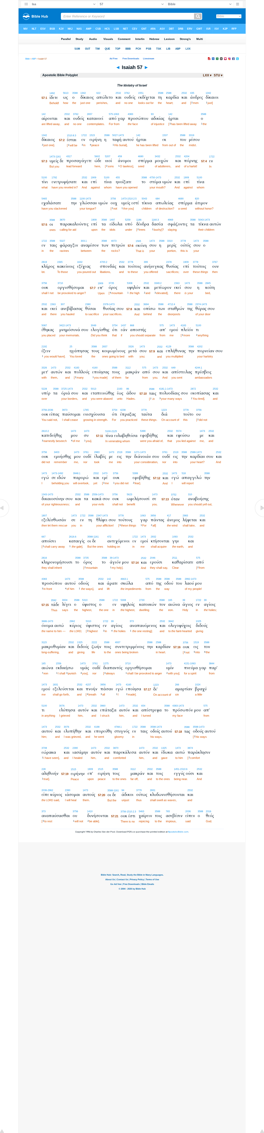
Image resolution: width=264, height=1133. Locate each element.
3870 (62, 219)
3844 (211, 663)
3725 (64, 388)
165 (170, 600)
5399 (143, 431)
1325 (198, 621)
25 (71, 346)
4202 (200, 346)
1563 (177, 283)
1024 (197, 684)
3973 (64, 410)
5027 (115, 135)
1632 (80, 262)
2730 (142, 600)
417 (169, 515)
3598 (81, 579)
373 (132, 621)
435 (192, 93)
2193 (119, 388)
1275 (106, 663)
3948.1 (76, 473)
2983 (97, 452)
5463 (141, 811)
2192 (44, 346)
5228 (44, 388)
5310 (85, 600)
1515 (92, 135)
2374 (198, 304)
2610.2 (45, 431)
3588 (75, 93)
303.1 (84, 241)
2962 (72, 621)
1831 (55, 684)
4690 (140, 156)
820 (197, 198)
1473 (52, 156)
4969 (170, 219)
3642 (171, 621)
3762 (127, 93)
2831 (152, 790)
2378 (169, 262)
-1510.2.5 (132, 198)
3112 (128, 367)
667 (44, 536)
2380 (88, 304)
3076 (62, 705)
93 (152, 114)
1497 (112, 219)
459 (120, 156)
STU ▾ (218, 75)
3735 (111, 283)
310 (190, 494)
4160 (95, 367)
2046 (152, 558)
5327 (62, 241)
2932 (153, 536)
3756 (113, 198)
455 (118, 177)
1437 (123, 325)
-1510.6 (183, 769)
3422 (62, 325)
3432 (157, 156)
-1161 (58, 156)
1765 (86, 410)
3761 (86, 452)
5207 (107, 156)
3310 (170, 241)
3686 (44, 621)
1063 (143, 515)
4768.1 (118, 727)
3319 (191, 135)
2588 (168, 93)
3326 (131, 346)
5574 (178, 431)
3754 (115, 325)
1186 (138, 219)
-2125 (114, 431)
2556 (94, 494)
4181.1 (162, 388)
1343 (44, 494)
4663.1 (124, 579)
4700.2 (103, 262)
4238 (123, 410)
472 (109, 536)
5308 (129, 283)
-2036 (50, 410)
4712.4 (171, 304)
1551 (141, 93)
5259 (127, 219)
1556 (58, 663)
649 (173, 367)
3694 (146, 304)
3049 (93, 325)
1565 (138, 241)
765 (168, 811)
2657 (89, 114)
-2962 (50, 790)
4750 (152, 177)
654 (143, 705)
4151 (186, 663)
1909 (93, 177)
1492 (52, 93)
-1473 (121, 135)
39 (111, 558)
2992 (187, 579)
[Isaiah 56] (5, 517)
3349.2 (158, 283)
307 (63, 304)
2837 (104, 346)
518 (184, 473)
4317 (69, 156)
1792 (54, 177)
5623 (129, 494)
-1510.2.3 (131, 811)
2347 (99, 515)
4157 (88, 684)
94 (123, 790)
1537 (165, 135)
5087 (44, 325)
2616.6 (72, 536)
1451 (176, 769)
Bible (27, 59)
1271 (137, 452)
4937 (117, 642)
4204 (186, 156)
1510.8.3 (71, 135)
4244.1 (198, 367)
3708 (44, 748)
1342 (83, 93)
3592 (53, 600)
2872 (193, 388)
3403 (56, 452)
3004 (64, 600)
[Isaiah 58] (259, 517)
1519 (119, 452)
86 (127, 388)
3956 (153, 515)
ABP (34, 59)
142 (44, 114)
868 (132, 325)
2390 (75, 748)
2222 (94, 642)
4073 (114, 241)
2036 (44, 790)
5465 (44, 198)
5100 (44, 177)
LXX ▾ (207, 75)
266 (177, 684)
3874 (190, 748)
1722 (84, 135)
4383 (130, 114)
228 (44, 769)
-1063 (116, 114)
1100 (82, 198)
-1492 (60, 473)
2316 (208, 811)
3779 (139, 790)
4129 (168, 346)
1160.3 (155, 219)
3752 (173, 494)
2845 (208, 283)
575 (111, 114)
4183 (183, 325)
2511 (174, 558)
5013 (93, 388)
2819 (44, 262)
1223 (164, 410)
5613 (65, 93)
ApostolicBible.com (178, 832)
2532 (118, 93)
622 (98, 93)
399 (146, 262)
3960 (103, 705)
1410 (90, 811)
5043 (144, 198)
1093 (175, 536)
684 (158, 198)
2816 (44, 558)
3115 (44, 642)
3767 (215, 262)
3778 (183, 241)
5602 (97, 156)
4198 (97, 727)
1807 (44, 515)
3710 (60, 283)
